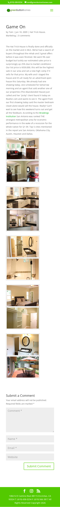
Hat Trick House (37, 32)
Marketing (11, 35)
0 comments (24, 35)
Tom (11, 32)
